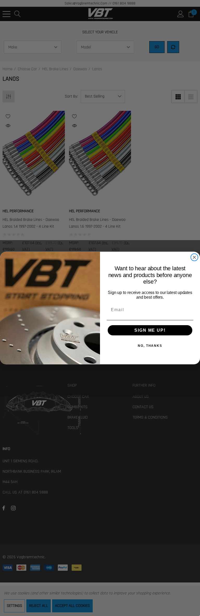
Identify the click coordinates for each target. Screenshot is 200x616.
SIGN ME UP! (149, 330)
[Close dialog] (194, 257)
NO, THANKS (150, 346)
